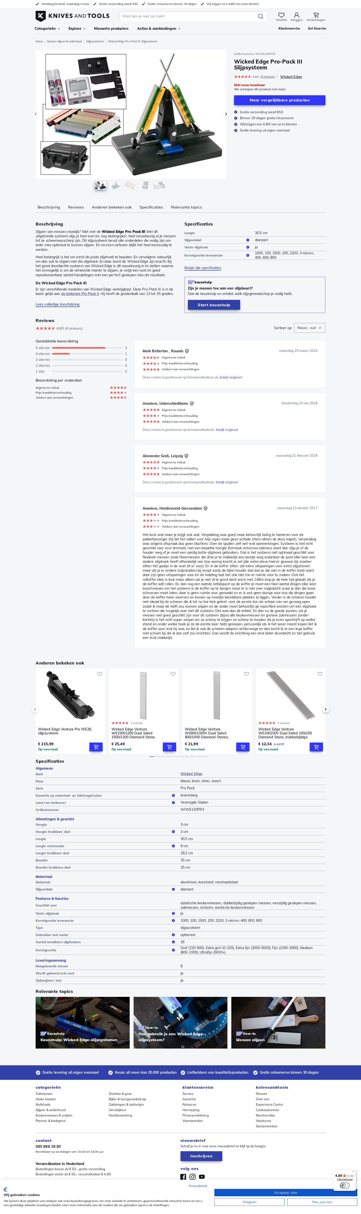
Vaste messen (46, 1099)
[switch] (345, 1185)
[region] (131, 121)
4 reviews (267, 77)
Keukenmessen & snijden (54, 1115)
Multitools (43, 1104)
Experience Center (269, 1104)
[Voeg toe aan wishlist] (99, 673)
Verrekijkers (117, 1110)
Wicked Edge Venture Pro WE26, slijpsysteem (65, 731)
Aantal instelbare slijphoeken (58, 942)
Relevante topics (186, 207)
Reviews (76, 207)
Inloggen (297, 20)
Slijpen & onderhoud (51, 1110)
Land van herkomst (51, 803)
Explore (75, 28)
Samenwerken (267, 1126)
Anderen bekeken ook (112, 207)
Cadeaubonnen (267, 1110)
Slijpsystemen (95, 41)
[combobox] (309, 328)
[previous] (43, 709)
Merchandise (265, 1115)
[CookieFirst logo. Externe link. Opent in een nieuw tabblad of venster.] (5, 1189)
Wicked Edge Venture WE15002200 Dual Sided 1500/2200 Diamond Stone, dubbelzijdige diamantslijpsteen (137, 733)
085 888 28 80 (48, 1146)
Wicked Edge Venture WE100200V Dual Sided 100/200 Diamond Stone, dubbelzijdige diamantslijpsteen (285, 733)
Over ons (262, 1099)
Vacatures (263, 1121)
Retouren (189, 1104)
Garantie (189, 1099)
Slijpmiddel (192, 240)
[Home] (72, 15)
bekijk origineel (231, 377)
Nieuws (261, 1094)
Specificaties (151, 207)
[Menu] (353, 1173)
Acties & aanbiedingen (156, 28)
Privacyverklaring (195, 1115)
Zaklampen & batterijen (126, 1104)
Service (187, 1094)
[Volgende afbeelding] (226, 114)
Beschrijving (49, 207)
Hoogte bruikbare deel (53, 832)
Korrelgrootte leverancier (203, 255)
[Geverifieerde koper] (186, 351)
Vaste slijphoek (196, 247)
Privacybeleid (198, 1186)
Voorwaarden (192, 1121)
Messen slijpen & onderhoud (64, 41)
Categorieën (45, 28)
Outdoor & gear (120, 1094)
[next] (317, 709)
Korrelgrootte (46, 950)
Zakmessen (44, 1094)
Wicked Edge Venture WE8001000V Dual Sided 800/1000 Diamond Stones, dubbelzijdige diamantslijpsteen (211, 733)
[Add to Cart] (96, 747)
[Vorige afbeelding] (35, 114)
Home (39, 41)
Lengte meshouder (50, 846)
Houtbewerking (120, 1115)
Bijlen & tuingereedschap (127, 1099)
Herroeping (190, 1110)
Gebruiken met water (52, 935)
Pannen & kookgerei (51, 1121)
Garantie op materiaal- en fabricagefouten (69, 795)
